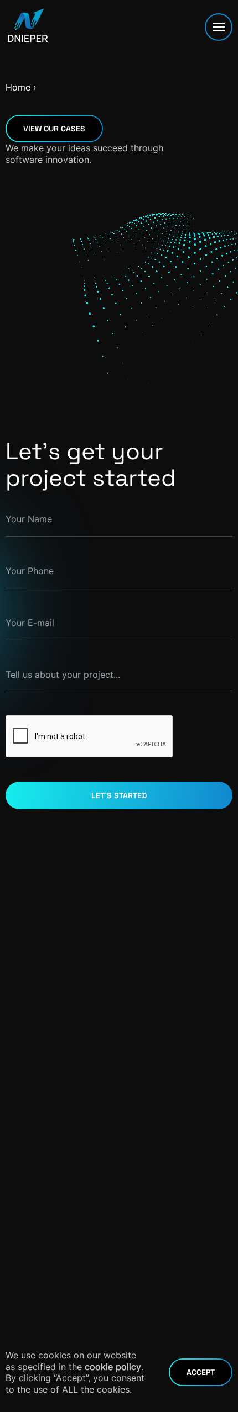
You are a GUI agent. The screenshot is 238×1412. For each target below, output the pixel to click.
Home (18, 87)
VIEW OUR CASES (54, 129)
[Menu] (218, 27)
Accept (201, 1372)
